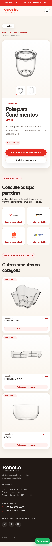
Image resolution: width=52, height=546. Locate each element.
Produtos (13, 33)
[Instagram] (4, 524)
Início (4, 33)
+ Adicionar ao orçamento (26, 329)
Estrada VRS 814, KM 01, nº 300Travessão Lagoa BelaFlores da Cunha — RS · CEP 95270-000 (17, 492)
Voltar (8, 26)
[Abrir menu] (47, 10)
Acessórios (24, 33)
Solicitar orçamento (26, 160)
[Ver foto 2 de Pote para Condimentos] (31, 90)
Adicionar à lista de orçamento (26, 152)
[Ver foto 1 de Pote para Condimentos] (20, 90)
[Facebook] (11, 524)
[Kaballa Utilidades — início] (10, 10)
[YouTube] (18, 524)
